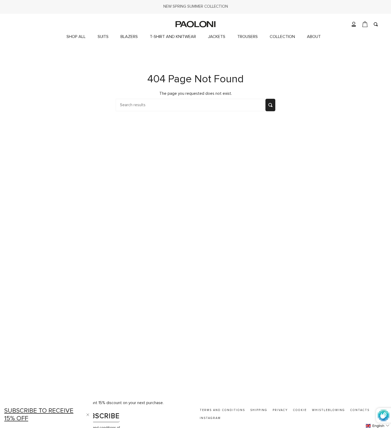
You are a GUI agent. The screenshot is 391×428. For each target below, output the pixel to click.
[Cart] (365, 24)
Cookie (300, 410)
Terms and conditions (222, 410)
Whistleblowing (328, 410)
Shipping (258, 410)
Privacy (280, 410)
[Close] (87, 414)
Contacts (359, 410)
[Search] (270, 105)
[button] (284, 36)
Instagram (210, 418)
